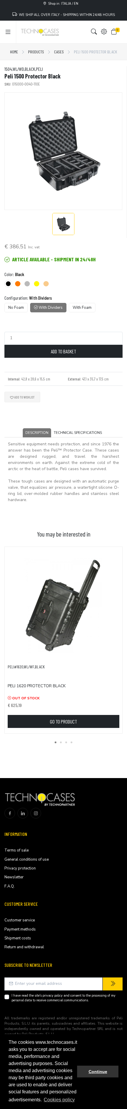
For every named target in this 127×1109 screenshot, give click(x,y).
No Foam (16, 307)
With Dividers (50, 307)
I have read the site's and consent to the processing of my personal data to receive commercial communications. (63, 998)
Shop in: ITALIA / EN (62, 3)
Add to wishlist (24, 397)
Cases (59, 51)
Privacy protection (20, 868)
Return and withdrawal (24, 947)
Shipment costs (17, 938)
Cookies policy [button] (59, 1099)
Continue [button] (98, 1071)
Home (14, 51)
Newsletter (14, 877)
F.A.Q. (9, 886)
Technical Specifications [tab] (78, 432)
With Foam (82, 307)
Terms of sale (16, 850)
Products (36, 51)
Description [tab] (36, 432)
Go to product (63, 721)
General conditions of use (26, 859)
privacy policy (53, 995)
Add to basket (63, 351)
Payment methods (20, 929)
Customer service (19, 920)
